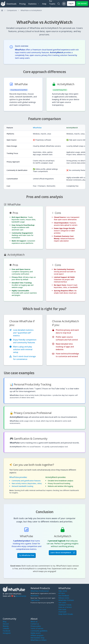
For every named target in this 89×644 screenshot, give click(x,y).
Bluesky (6, 626)
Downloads (11, 4)
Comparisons (12, 10)
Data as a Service (65, 607)
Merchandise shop (37, 638)
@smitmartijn (21, 596)
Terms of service (37, 628)
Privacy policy (36, 626)
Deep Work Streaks (65, 614)
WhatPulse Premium (66, 600)
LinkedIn (6, 628)
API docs (61, 593)
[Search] (58, 3)
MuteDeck (34, 595)
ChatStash (62, 612)
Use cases (62, 602)
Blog (4, 621)
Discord (6, 624)
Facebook (6, 631)
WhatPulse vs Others (38, 640)
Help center (62, 591)
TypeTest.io (35, 600)
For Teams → (52, 3)
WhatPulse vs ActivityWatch (31, 10)
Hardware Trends (64, 605)
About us (34, 621)
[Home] (2, 10)
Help (44, 4)
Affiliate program (37, 635)
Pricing (22, 4)
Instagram (7, 633)
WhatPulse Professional (40, 591)
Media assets (36, 633)
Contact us (35, 624)
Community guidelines (39, 631)
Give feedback (63, 595)
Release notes (63, 598)
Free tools (62, 609)
